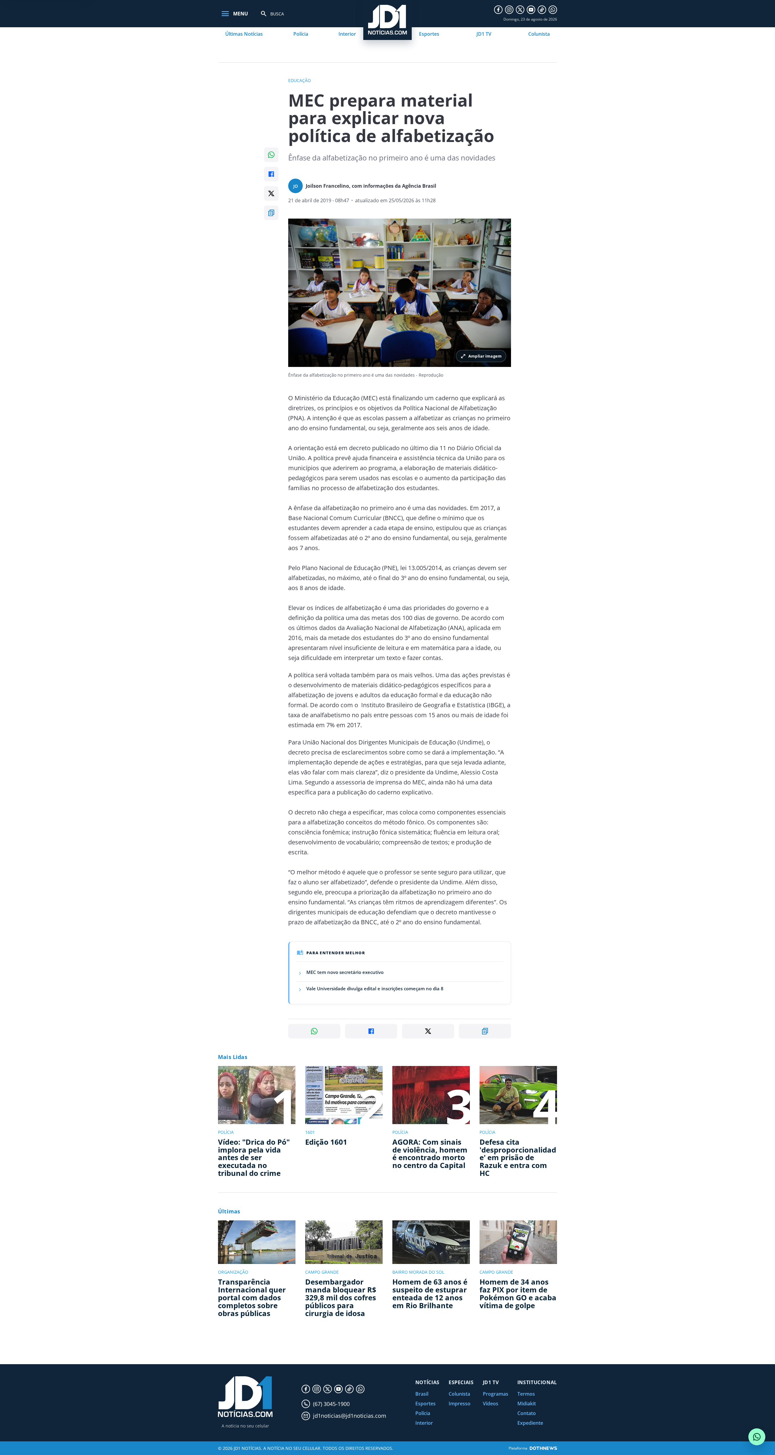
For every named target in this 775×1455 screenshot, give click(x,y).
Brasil (421, 1394)
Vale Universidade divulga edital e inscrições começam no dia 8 (375, 988)
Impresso (459, 1403)
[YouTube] (531, 9)
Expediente (530, 1423)
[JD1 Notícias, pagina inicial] (245, 1396)
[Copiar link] (271, 213)
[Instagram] (509, 9)
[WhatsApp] (553, 9)
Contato (526, 1413)
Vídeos (490, 1403)
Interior (347, 34)
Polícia (300, 34)
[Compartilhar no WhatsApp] (271, 154)
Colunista (539, 34)
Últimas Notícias (244, 34)
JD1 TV (484, 34)
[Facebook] (498, 9)
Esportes (429, 34)
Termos (526, 1394)
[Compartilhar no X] (271, 193)
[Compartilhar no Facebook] (271, 174)
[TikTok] (542, 9)
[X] (520, 9)
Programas (495, 1394)
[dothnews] (543, 1448)
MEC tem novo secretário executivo (345, 972)
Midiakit (526, 1403)
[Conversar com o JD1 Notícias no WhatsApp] (756, 1436)
